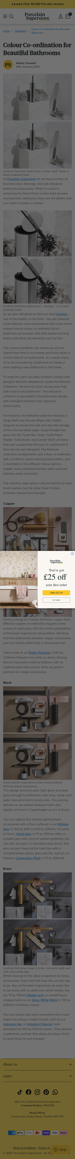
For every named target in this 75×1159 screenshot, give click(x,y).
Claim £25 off (56, 592)
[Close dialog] (72, 553)
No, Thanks (56, 600)
